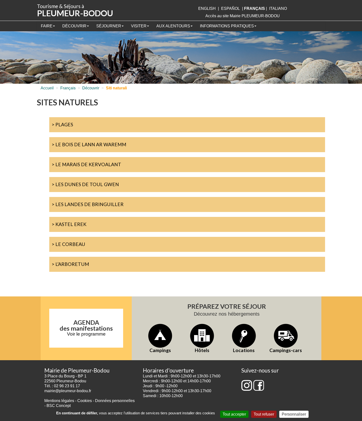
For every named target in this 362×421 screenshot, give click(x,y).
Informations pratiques (227, 26)
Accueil (47, 88)
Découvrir (74, 26)
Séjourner (108, 26)
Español (230, 8)
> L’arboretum (70, 264)
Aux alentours (173, 26)
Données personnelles (115, 401)
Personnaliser (294, 414)
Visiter (139, 26)
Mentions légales (59, 401)
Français (68, 88)
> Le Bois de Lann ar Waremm (89, 144)
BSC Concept (59, 406)
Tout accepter (234, 414)
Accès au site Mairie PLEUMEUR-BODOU (242, 16)
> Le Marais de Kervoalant (86, 164)
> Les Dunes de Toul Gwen (85, 184)
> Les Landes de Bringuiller (88, 204)
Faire (46, 26)
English (207, 8)
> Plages (62, 124)
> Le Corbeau (68, 244)
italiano (278, 8)
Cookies (84, 401)
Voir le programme (86, 334)
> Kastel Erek (69, 224)
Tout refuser (264, 414)
